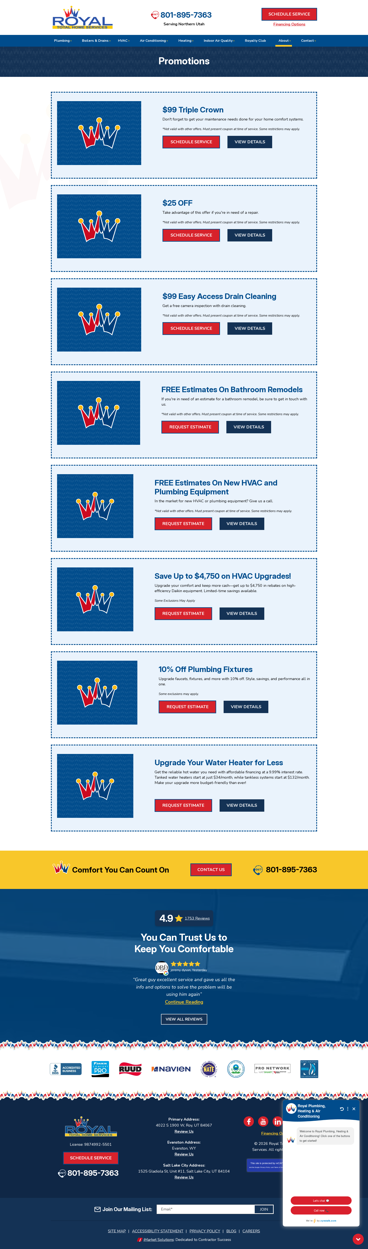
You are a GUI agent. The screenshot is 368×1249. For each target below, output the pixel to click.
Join (264, 1209)
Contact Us (211, 870)
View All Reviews (184, 1019)
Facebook (249, 1121)
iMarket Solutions (159, 1239)
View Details (250, 142)
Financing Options (289, 24)
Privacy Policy (265, 1167)
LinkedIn (278, 1121)
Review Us (184, 1131)
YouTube (263, 1121)
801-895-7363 (186, 15)
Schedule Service (289, 14)
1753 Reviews (197, 918)
